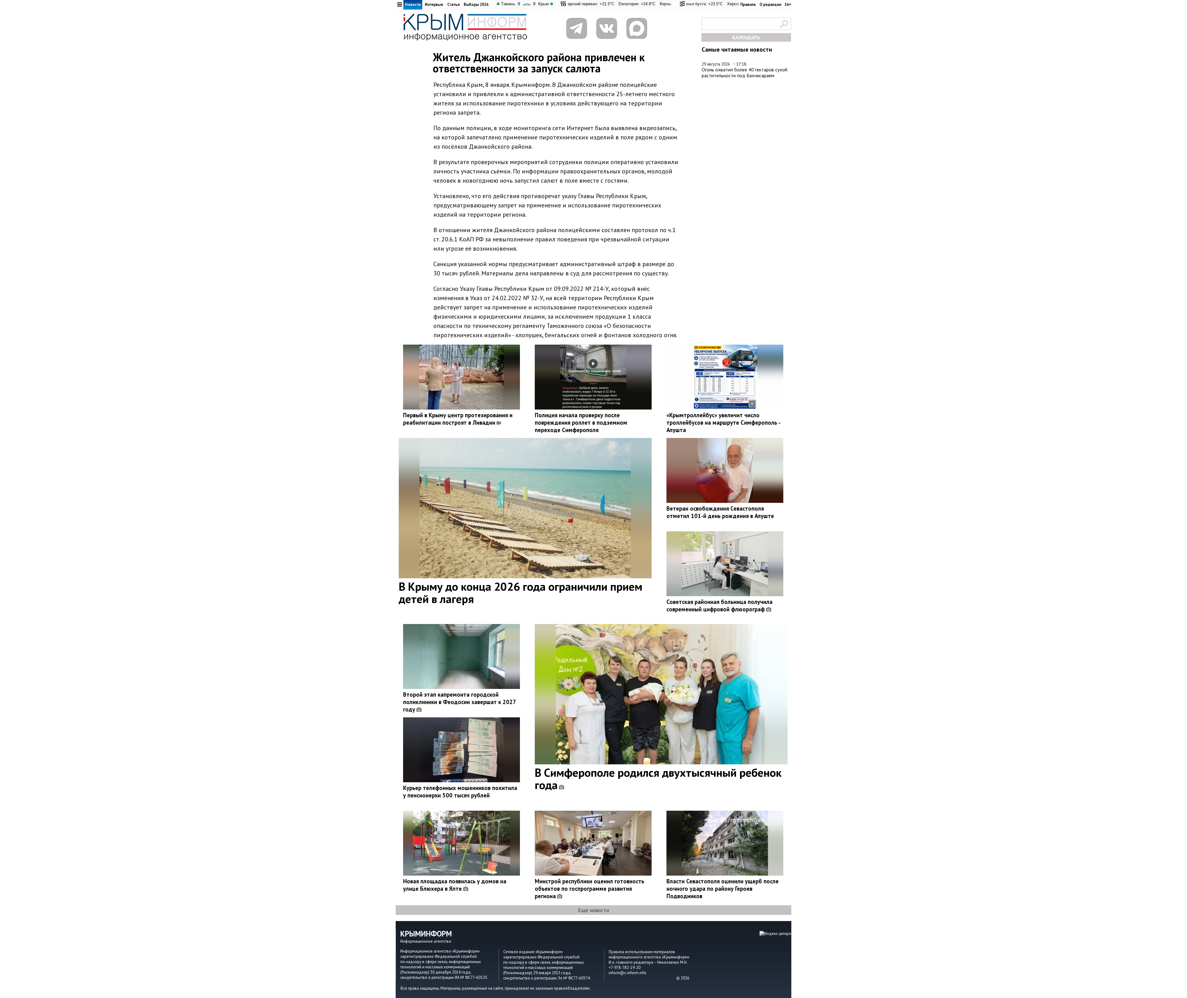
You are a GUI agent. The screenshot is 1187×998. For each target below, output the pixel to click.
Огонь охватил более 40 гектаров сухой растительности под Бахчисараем (744, 72)
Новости (413, 4)
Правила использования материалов (642, 951)
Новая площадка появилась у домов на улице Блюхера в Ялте (454, 884)
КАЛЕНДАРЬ (746, 37)
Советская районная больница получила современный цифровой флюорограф (719, 605)
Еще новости (593, 910)
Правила (747, 4)
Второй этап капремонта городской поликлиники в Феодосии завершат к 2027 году (459, 702)
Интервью (434, 4)
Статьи (453, 4)
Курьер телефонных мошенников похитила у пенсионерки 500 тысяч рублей (460, 791)
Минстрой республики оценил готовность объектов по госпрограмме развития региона (589, 888)
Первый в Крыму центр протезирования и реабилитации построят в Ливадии (458, 418)
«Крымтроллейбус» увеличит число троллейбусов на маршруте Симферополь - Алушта (723, 422)
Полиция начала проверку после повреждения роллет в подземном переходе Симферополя (581, 422)
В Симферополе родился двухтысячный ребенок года (658, 778)
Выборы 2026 (476, 4)
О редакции (770, 4)
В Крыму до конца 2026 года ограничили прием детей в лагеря (520, 592)
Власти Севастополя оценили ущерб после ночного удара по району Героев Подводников (722, 888)
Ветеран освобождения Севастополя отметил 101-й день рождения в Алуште (720, 512)
